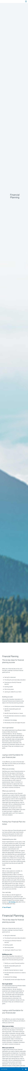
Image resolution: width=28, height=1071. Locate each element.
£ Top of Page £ (6, 907)
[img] (14, 321)
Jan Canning (11, 902)
